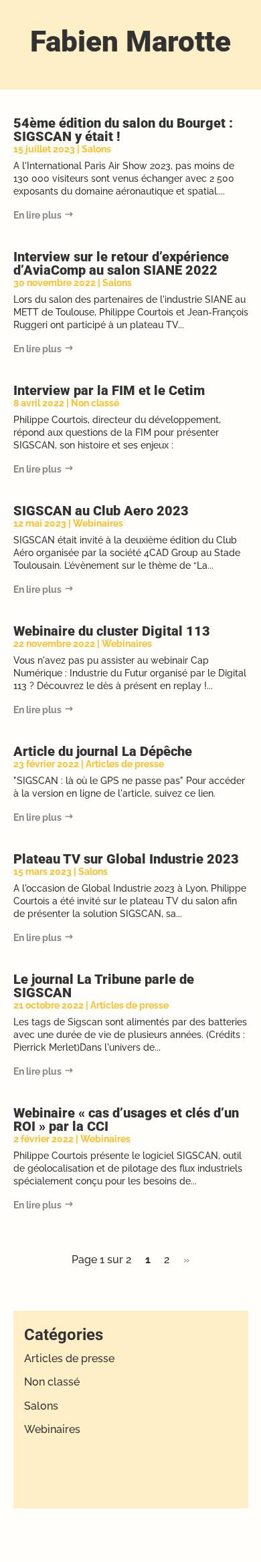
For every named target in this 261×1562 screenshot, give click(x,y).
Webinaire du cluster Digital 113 (111, 631)
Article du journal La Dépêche (102, 751)
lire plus (44, 215)
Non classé (95, 403)
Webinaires (98, 523)
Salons (96, 149)
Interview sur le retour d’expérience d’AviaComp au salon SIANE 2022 (121, 263)
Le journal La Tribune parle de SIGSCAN (103, 986)
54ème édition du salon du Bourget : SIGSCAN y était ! (123, 129)
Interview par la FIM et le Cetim (109, 390)
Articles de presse (125, 764)
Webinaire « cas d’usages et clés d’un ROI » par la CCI (126, 1119)
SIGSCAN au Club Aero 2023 (101, 511)
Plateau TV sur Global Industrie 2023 (126, 859)
